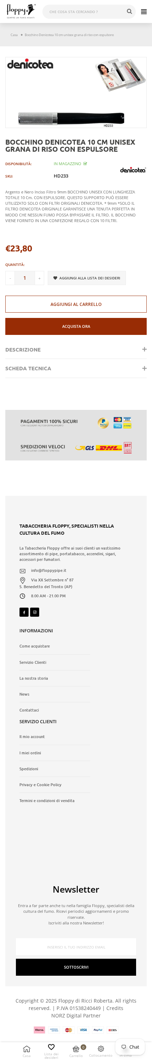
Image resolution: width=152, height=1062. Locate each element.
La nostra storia (33, 678)
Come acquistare (34, 646)
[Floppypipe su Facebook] (24, 612)
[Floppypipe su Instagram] (34, 612)
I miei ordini (30, 753)
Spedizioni (28, 769)
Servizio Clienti (32, 662)
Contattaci (29, 710)
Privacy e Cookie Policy (40, 785)
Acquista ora (76, 326)
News (24, 694)
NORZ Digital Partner (76, 1015)
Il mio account (32, 736)
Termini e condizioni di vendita (47, 800)
